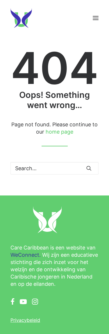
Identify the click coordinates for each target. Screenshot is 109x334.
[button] (95, 18)
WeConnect (24, 255)
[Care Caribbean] (21, 18)
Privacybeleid (25, 320)
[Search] (54, 168)
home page (59, 132)
